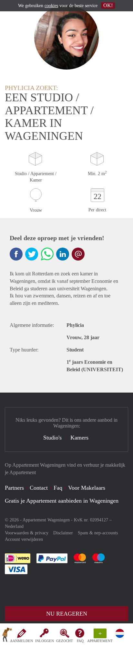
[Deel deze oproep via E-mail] (78, 254)
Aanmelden (21, 641)
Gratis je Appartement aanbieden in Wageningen (61, 500)
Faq (58, 487)
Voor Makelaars (86, 487)
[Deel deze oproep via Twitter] (31, 254)
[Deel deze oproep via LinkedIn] (62, 254)
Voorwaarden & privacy (26, 532)
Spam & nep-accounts (98, 532)
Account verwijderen (24, 539)
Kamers (79, 437)
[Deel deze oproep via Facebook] (16, 254)
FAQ (80, 641)
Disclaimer (63, 532)
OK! (108, 5)
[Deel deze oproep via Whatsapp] (47, 254)
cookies (51, 5)
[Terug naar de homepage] (7, 636)
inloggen (44, 641)
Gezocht (64, 641)
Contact (39, 487)
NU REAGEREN (66, 613)
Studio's (52, 437)
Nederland (14, 526)
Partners (14, 487)
